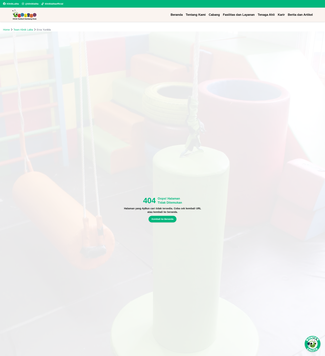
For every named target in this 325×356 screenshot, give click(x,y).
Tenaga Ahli (266, 14)
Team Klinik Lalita (23, 29)
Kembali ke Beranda (162, 219)
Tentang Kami (196, 14)
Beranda (177, 14)
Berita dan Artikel (300, 14)
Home (6, 29)
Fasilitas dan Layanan (239, 14)
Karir (281, 14)
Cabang (214, 14)
